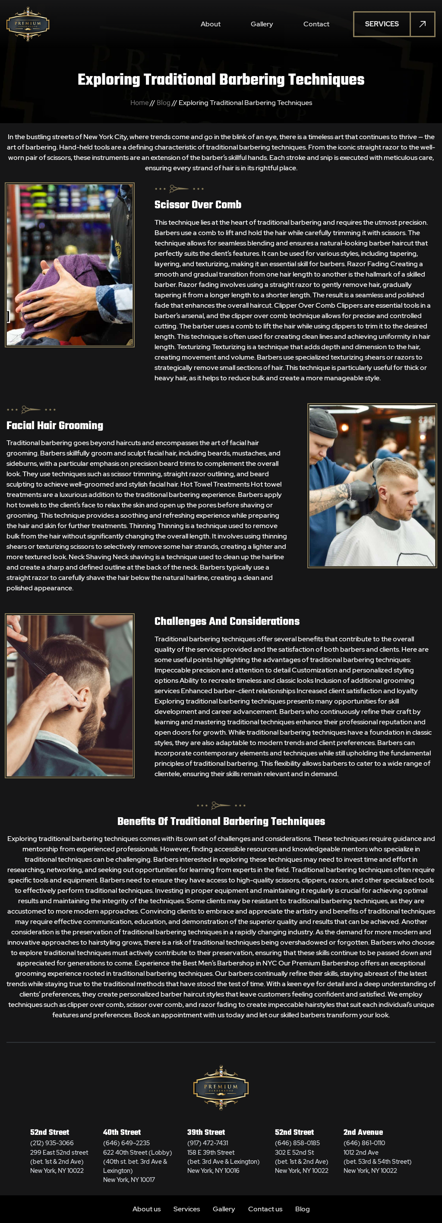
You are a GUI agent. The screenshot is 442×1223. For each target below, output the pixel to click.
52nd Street (49, 1133)
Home (139, 103)
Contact (316, 24)
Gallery (262, 24)
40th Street (122, 1133)
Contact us (265, 1208)
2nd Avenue (363, 1133)
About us (147, 1208)
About (211, 24)
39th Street (206, 1133)
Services (187, 1208)
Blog (163, 103)
